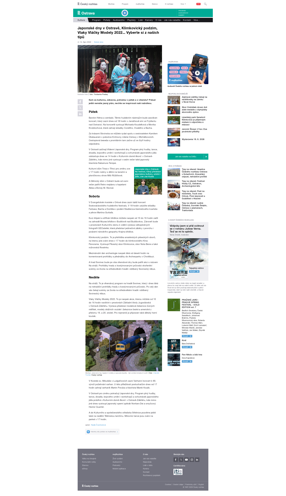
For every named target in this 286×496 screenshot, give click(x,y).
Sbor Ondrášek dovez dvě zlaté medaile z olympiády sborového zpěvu (194, 109)
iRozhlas (111, 4)
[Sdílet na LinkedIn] (80, 113)
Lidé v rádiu (148, 465)
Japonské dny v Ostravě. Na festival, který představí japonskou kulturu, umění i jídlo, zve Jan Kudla (148, 173)
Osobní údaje (178, 484)
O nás (158, 20)
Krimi (183, 68)
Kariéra (146, 469)
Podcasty (116, 465)
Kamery (181, 15)
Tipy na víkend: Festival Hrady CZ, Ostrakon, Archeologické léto (193, 183)
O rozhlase (169, 4)
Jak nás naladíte (172, 20)
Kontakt (187, 20)
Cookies (168, 484)
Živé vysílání (174, 76)
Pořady (106, 20)
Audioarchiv (183, 13)
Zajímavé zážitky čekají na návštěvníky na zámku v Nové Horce (194, 99)
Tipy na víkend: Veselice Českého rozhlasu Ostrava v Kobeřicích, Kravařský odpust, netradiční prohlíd (194, 173)
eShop (84, 469)
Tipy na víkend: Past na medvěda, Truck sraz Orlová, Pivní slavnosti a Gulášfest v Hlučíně (193, 195)
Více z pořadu (175, 166)
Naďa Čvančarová (98, 425)
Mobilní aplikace (119, 469)
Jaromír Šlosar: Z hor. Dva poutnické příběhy (194, 130)
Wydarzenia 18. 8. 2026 (193, 139)
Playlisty (131, 20)
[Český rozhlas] (87, 4)
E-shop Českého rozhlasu (181, 220)
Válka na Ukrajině (89, 459)
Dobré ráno (98, 42)
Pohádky (173, 72)
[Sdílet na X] (80, 107)
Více (197, 20)
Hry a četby (173, 68)
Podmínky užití (190, 484)
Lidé (140, 20)
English (201, 484)
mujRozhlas (140, 4)
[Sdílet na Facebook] (80, 101)
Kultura (81, 20)
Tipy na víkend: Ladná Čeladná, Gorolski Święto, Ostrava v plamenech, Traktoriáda (194, 207)
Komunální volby (89, 462)
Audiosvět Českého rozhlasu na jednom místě (185, 86)
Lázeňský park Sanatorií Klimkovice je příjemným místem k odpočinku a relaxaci (193, 121)
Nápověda (147, 462)
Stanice (155, 4)
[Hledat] (205, 4)
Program (125, 4)
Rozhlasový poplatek (151, 475)
